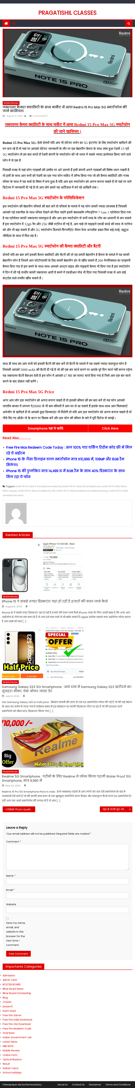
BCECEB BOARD (12, 984)
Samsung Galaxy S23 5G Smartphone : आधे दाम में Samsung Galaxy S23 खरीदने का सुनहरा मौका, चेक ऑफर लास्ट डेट (66, 689)
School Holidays (12, 1072)
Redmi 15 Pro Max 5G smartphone (81, 486)
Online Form (10, 1055)
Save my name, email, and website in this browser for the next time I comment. (15, 934)
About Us (62, 1084)
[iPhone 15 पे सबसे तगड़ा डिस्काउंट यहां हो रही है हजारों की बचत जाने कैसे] (67, 567)
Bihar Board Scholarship (17, 993)
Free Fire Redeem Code (17, 1028)
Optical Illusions (12, 1059)
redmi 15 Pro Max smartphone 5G (36, 490)
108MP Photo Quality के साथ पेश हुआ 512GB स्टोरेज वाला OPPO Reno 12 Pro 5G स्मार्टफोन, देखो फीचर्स (21, 809)
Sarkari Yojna (10, 1068)
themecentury (33, 1084)
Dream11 (7, 1006)
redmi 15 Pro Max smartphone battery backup (82, 490)
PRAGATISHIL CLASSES (67, 13)
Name (10, 876)
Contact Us (78, 1084)
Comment (13, 841)
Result (6, 1064)
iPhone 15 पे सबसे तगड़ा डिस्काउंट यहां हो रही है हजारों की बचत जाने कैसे (55, 601)
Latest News (10, 1041)
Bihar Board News (13, 989)
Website (11, 904)
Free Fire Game (12, 1015)
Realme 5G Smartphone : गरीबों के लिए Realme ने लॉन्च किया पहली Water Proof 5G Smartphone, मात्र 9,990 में (66, 778)
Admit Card (10, 980)
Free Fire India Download (17, 1019)
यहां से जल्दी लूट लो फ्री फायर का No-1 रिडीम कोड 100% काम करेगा (117, 809)
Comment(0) (40, 116)
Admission (9, 975)
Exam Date (9, 1011)
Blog (5, 997)
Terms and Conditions (118, 1084)
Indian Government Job (17, 1037)
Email (10, 890)
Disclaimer (95, 1084)
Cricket (7, 1002)
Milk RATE (8, 1046)
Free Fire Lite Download (17, 1024)
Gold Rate (9, 1033)
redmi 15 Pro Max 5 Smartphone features (38, 486)
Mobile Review (11, 102)
